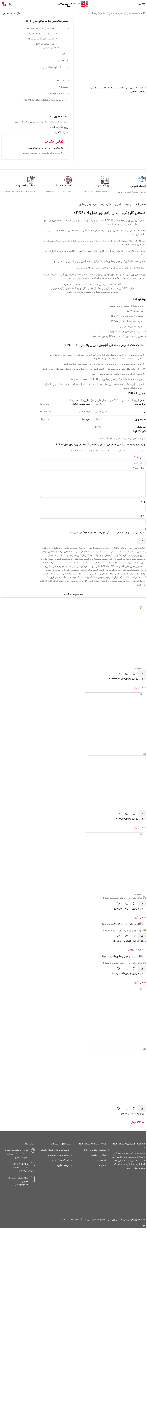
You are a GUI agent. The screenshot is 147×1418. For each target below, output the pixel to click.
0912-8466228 (20, 1185)
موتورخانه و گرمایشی (128, 13)
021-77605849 (20, 1164)
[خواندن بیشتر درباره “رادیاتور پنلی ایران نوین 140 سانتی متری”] (142, 903)
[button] (142, 936)
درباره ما (102, 1165)
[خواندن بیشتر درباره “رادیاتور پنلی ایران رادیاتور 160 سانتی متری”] (142, 968)
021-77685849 (27, 1171)
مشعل (112, 13)
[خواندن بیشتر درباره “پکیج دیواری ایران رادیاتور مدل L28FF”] (142, 813)
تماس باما (101, 1160)
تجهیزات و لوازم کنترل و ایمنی (54, 1150)
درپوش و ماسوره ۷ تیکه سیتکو (133, 1113)
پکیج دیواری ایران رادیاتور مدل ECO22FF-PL (127, 678)
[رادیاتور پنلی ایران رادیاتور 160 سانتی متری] (73, 956)
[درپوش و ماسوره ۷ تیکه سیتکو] (73, 1016)
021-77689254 (20, 1167)
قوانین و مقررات (98, 1155)
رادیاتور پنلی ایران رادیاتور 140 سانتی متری (129, 941)
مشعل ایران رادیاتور (96, 13)
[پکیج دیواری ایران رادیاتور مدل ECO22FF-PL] (73, 635)
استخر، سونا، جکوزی (59, 1160)
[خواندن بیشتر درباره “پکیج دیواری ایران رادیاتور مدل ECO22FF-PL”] (142, 673)
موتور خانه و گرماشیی (58, 1155)
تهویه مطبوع (63, 1165)
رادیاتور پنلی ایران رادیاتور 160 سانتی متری (129, 973)
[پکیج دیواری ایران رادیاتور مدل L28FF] (73, 721)
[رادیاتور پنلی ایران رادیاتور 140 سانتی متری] (73, 924)
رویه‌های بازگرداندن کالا (95, 1150)
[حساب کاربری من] (10, 4)
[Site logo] (73, 4)
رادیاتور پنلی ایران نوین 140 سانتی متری (130, 908)
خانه (143, 13)
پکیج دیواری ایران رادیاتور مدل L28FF (130, 818)
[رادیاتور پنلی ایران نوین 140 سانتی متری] (73, 861)
